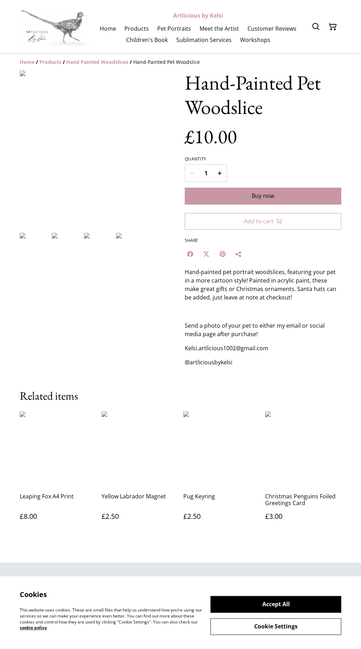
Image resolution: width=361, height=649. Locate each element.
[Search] (315, 27)
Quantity (195, 159)
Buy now (263, 196)
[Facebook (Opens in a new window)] (190, 254)
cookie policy (33, 628)
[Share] (238, 254)
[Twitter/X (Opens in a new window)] (206, 254)
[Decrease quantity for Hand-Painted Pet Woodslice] (192, 173)
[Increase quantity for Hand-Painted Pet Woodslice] (220, 173)
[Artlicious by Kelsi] (54, 26)
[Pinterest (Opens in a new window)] (222, 254)
